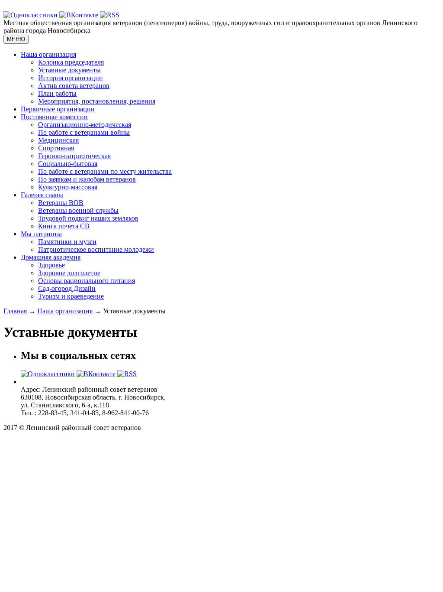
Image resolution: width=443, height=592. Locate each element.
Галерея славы (42, 194)
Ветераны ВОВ (60, 202)
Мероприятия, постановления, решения (96, 101)
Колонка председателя (71, 62)
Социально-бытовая (67, 163)
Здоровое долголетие (69, 272)
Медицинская (58, 140)
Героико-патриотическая (74, 155)
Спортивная (56, 148)
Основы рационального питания (86, 280)
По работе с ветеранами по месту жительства (105, 171)
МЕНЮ (16, 39)
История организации (70, 77)
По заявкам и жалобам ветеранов (87, 179)
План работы (57, 93)
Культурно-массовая (67, 187)
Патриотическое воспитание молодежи (96, 249)
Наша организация (48, 54)
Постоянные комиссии (54, 116)
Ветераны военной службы (78, 210)
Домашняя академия (50, 257)
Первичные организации (58, 109)
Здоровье (51, 265)
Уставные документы (69, 70)
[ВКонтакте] (78, 15)
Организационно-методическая (84, 124)
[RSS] (109, 15)
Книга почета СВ (64, 226)
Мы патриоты (41, 233)
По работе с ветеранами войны (84, 132)
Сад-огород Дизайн (67, 288)
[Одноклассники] (30, 15)
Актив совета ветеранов (73, 85)
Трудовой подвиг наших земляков (88, 218)
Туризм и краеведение (71, 296)
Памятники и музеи (67, 241)
